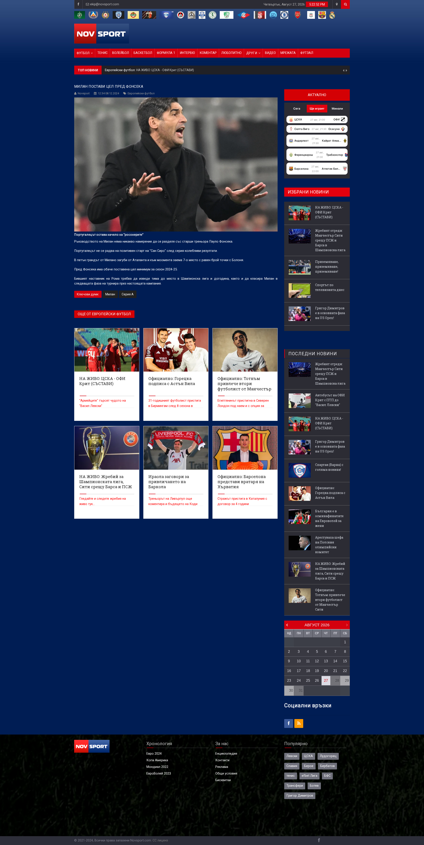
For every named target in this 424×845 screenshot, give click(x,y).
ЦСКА (308, 756)
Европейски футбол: (120, 70)
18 (308, 671)
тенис (290, 776)
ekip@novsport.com (104, 4)
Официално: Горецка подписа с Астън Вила (330, 493)
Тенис (102, 53)
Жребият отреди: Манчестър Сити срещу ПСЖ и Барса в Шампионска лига (330, 240)
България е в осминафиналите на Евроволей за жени (329, 518)
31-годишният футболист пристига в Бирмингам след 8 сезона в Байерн (174, 406)
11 (308, 661)
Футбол (83, 53)
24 (299, 680)
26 (317, 680)
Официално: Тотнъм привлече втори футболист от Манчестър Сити (330, 599)
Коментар (208, 53)
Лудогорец (328, 756)
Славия (291, 766)
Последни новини (312, 353)
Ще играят (317, 108)
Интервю (187, 53)
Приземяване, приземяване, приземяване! (327, 266)
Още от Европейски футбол (104, 314)
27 (326, 680)
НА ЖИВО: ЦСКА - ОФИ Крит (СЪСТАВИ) (165, 70)
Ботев (314, 786)
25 (308, 680)
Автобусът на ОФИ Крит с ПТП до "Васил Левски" (330, 400)
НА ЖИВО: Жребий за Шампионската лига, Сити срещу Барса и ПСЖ (330, 571)
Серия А (128, 294)
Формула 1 (166, 53)
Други (251, 53)
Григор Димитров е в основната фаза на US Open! (330, 313)
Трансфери (294, 786)
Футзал (306, 53)
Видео (270, 53)
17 (299, 671)
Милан (110, 294)
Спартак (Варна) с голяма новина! (329, 467)
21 (335, 671)
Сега (296, 108)
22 (345, 671)
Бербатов (327, 766)
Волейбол (120, 53)
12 (317, 661)
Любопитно (231, 53)
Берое (308, 766)
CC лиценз (160, 840)
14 (335, 661)
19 (317, 671)
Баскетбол (143, 53)
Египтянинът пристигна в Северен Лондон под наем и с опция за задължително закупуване (243, 406)
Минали (337, 108)
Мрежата (288, 53)
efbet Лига (309, 776)
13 (326, 661)
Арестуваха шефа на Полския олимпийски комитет (329, 544)
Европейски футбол (141, 93)
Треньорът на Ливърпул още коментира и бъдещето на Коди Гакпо (172, 504)
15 (345, 661)
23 (289, 680)
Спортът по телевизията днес (329, 287)
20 (326, 671)
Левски (291, 756)
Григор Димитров (299, 796)
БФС (327, 776)
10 (299, 661)
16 (289, 671)
